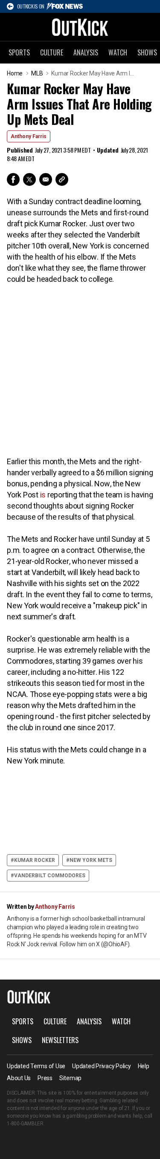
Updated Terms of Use (36, 1066)
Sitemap (70, 1078)
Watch (117, 52)
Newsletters (60, 1040)
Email (45, 179)
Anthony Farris (29, 136)
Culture (51, 52)
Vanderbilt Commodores (49, 876)
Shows (22, 1040)
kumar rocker (34, 860)
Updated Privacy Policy (101, 1066)
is (43, 494)
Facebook (13, 179)
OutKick (80, 27)
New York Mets (91, 860)
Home (15, 73)
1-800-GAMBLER (25, 1124)
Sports (19, 52)
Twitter (29, 179)
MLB (37, 73)
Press (45, 1078)
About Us (19, 1078)
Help (143, 1066)
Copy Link (61, 179)
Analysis (85, 52)
